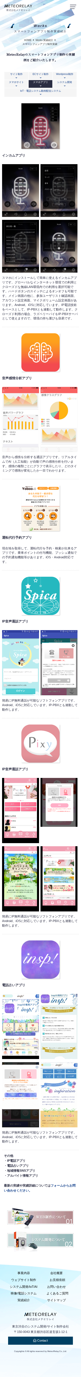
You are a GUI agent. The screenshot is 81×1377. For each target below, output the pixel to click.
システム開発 (64, 82)
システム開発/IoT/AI (23, 1286)
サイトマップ (56, 1300)
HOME (28, 40)
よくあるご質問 (57, 1293)
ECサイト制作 (41, 74)
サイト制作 (16, 74)
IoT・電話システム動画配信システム (40, 90)
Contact (42, 1340)
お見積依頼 (57, 1280)
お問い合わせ (56, 1286)
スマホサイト (16, 82)
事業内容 (23, 1273)
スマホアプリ (40, 82)
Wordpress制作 (64, 74)
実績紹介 (23, 1300)
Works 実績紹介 (44, 40)
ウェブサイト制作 (23, 1280)
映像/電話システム (24, 1293)
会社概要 (56, 1273)
